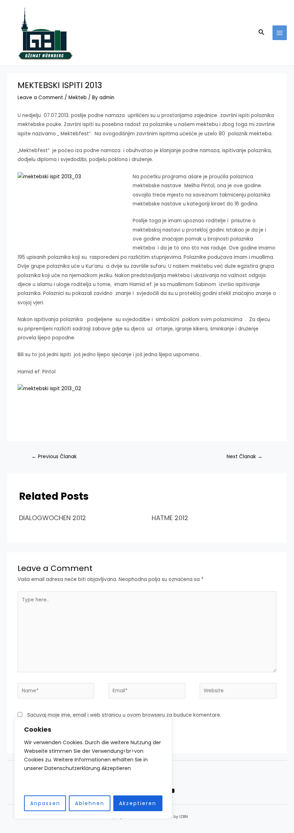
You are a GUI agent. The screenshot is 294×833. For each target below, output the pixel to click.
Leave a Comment (40, 97)
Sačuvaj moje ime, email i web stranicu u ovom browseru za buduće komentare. (124, 715)
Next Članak (244, 456)
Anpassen (45, 803)
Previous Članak (54, 456)
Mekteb (77, 97)
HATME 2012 (170, 517)
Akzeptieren (137, 803)
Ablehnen (89, 803)
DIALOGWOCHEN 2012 (52, 517)
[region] (93, 768)
